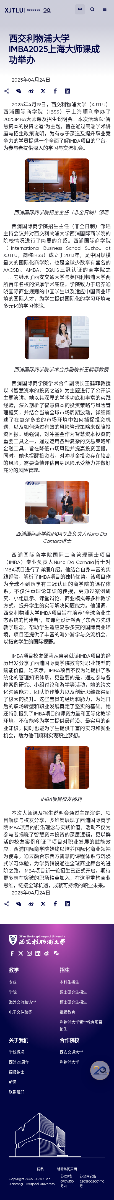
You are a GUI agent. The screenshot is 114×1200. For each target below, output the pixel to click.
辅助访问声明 (67, 1169)
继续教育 (67, 1012)
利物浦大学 (69, 1062)
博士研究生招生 (73, 1002)
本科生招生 (69, 982)
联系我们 (16, 1092)
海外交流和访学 (22, 1002)
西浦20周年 (19, 1062)
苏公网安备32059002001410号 (92, 1181)
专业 (13, 982)
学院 (13, 992)
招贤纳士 (16, 1072)
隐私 (40, 1169)
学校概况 (16, 1052)
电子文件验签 (20, 1012)
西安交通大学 (71, 1052)
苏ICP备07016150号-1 (67, 1181)
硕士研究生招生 (73, 992)
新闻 (13, 1082)
